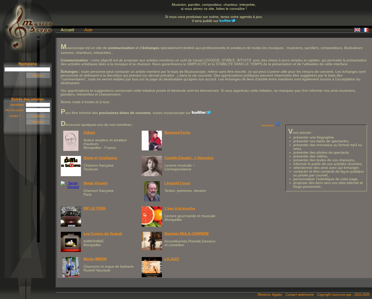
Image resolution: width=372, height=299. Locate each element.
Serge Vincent (96, 183)
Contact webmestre (299, 294)
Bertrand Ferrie (177, 132)
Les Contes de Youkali (103, 234)
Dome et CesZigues (100, 158)
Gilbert (89, 132)
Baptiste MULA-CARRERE (186, 234)
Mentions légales (270, 294)
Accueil (67, 30)
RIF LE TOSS (95, 208)
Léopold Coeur (177, 183)
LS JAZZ (171, 259)
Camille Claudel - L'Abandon (189, 158)
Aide (88, 30)
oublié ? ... (18, 116)
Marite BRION (95, 259)
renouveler (268, 125)
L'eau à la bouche (179, 208)
